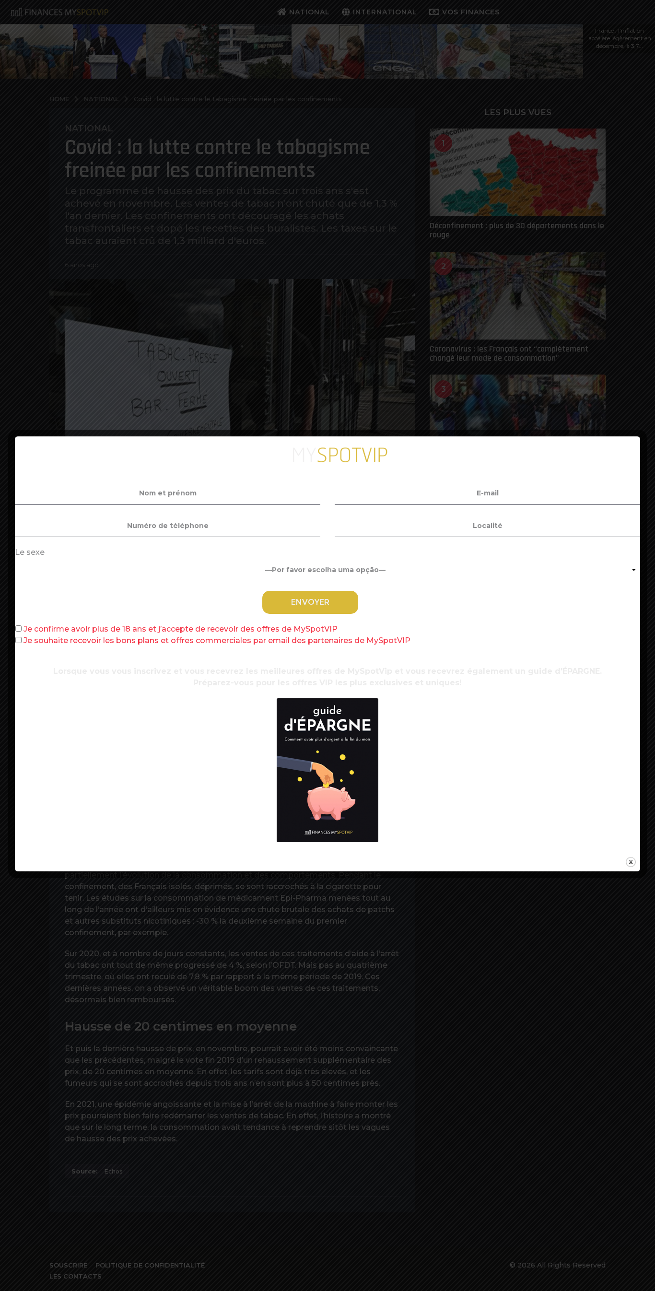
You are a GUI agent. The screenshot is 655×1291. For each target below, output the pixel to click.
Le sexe (30, 552)
